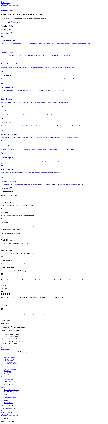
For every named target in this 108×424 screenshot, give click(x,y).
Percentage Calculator (10, 397)
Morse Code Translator (10, 384)
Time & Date (4, 400)
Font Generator (8, 372)
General (3, 387)
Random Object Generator (11, 391)
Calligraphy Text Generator (11, 374)
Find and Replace (8, 360)
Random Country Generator (11, 390)
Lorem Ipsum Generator (10, 363)
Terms (14, 408)
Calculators (4, 394)
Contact (6, 408)
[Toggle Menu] (2, 7)
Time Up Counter (8, 403)
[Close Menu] (11, 412)
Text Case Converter (9, 357)
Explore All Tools (5, 22)
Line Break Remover (9, 362)
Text (2, 354)
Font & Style (4, 366)
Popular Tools (16, 22)
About (2, 408)
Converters (3, 377)
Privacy (10, 408)
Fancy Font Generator (10, 369)
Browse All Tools (5, 33)
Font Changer (7, 371)
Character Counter (9, 359)
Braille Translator (8, 381)
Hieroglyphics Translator (10, 382)
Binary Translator (8, 379)
